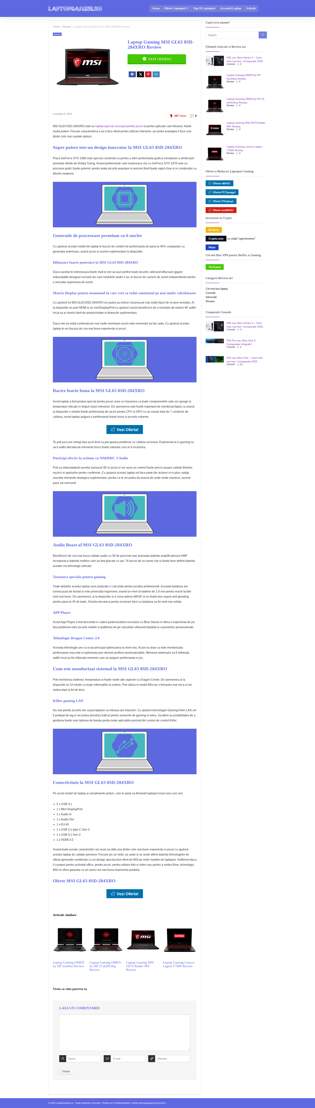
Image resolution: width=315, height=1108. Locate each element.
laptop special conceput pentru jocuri (119, 126)
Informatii (211, 297)
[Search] (263, 35)
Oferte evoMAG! (223, 210)
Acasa (156, 8)
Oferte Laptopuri (175, 8)
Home (56, 26)
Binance (214, 229)
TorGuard (215, 267)
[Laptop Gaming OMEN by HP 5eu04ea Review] (70, 925)
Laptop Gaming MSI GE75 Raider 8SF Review (140, 966)
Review (67, 26)
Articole (251, 8)
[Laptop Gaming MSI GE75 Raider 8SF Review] (143, 925)
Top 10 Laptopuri (204, 8)
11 (241, 364)
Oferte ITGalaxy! (223, 201)
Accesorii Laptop (230, 8)
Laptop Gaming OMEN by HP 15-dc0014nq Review (105, 966)
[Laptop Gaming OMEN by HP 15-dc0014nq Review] (106, 925)
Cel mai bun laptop (217, 288)
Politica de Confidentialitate (116, 1103)
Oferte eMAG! (221, 183)
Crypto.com (216, 238)
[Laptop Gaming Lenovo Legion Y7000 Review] (180, 925)
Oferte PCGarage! (224, 192)
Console (231, 64)
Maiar (212, 247)
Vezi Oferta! (159, 59)
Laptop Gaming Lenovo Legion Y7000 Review (179, 964)
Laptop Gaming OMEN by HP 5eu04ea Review (68, 964)
